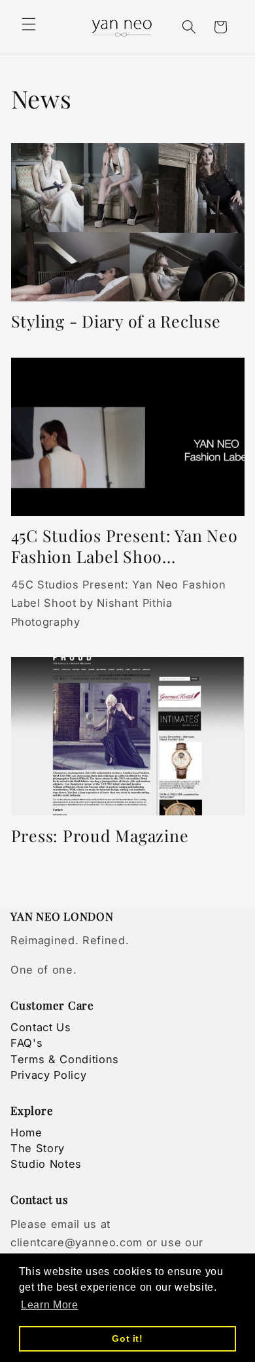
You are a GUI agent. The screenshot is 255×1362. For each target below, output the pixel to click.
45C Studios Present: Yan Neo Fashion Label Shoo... (124, 545)
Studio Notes (46, 1163)
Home (26, 1132)
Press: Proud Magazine (100, 835)
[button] (28, 24)
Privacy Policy (48, 1074)
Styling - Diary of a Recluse (116, 321)
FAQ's (26, 1042)
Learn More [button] (49, 1304)
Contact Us (40, 1027)
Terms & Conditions (64, 1059)
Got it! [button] (127, 1338)
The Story (37, 1148)
